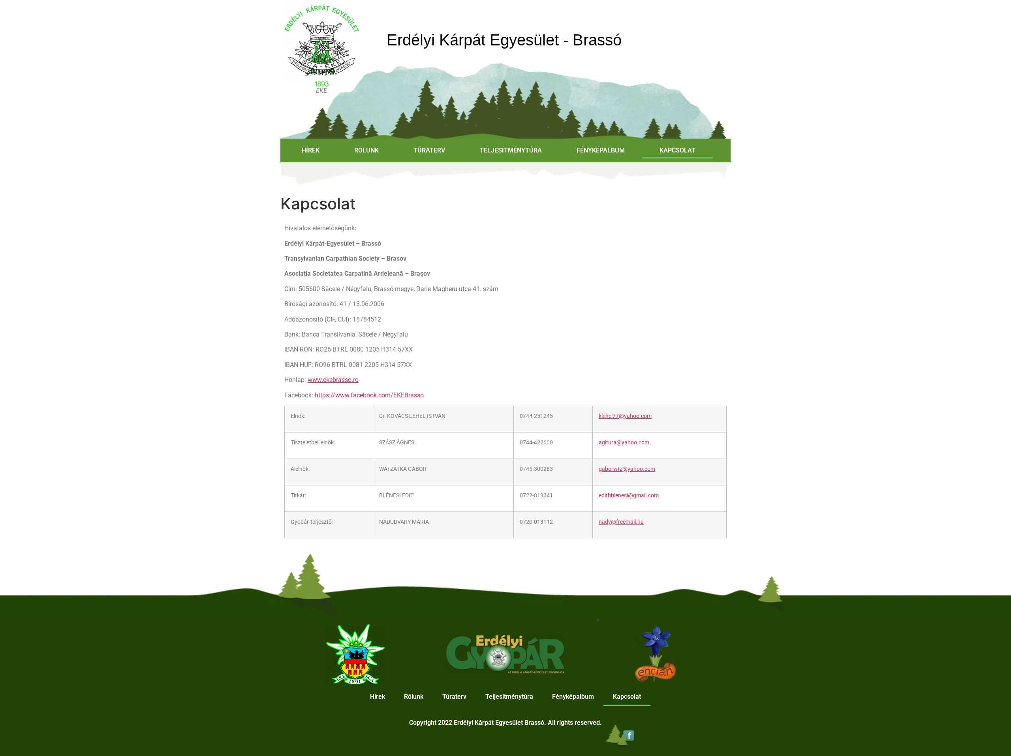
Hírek (310, 150)
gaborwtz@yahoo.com (627, 469)
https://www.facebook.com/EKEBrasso (369, 395)
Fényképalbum (601, 150)
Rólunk (366, 150)
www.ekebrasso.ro (333, 380)
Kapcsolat (677, 150)
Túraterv (429, 150)
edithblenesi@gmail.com (629, 495)
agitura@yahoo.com (624, 442)
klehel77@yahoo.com (625, 416)
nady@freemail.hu (621, 522)
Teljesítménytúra (511, 150)
